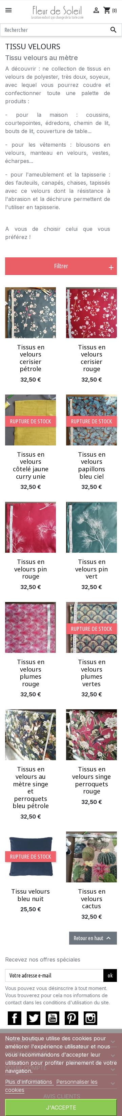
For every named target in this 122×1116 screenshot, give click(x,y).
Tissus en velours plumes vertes (91, 673)
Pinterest (71, 1018)
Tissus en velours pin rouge (30, 568)
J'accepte (61, 1107)
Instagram (90, 1018)
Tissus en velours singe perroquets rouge (91, 780)
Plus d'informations (29, 1081)
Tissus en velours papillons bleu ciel (91, 465)
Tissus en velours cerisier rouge (91, 358)
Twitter (33, 1018)
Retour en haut (93, 938)
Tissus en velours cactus (91, 898)
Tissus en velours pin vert (91, 568)
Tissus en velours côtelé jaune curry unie (30, 465)
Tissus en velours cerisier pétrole (30, 358)
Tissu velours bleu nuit (30, 895)
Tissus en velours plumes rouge (30, 673)
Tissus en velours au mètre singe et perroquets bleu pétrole (31, 787)
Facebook (14, 1018)
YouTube (52, 1018)
